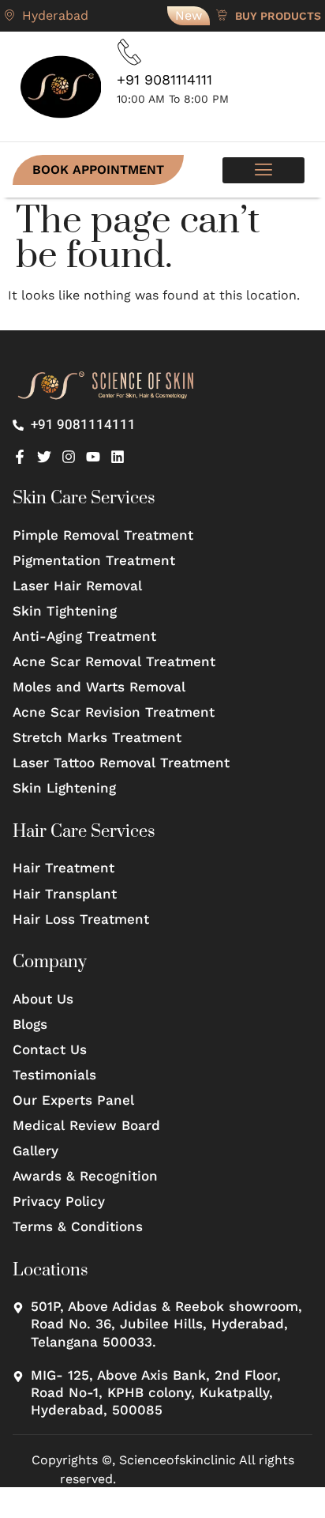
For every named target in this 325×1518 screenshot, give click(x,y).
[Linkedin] (117, 457)
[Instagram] (69, 457)
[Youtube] (93, 457)
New (188, 15)
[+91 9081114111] (129, 52)
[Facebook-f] (20, 457)
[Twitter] (44, 457)
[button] (263, 170)
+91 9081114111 (164, 79)
